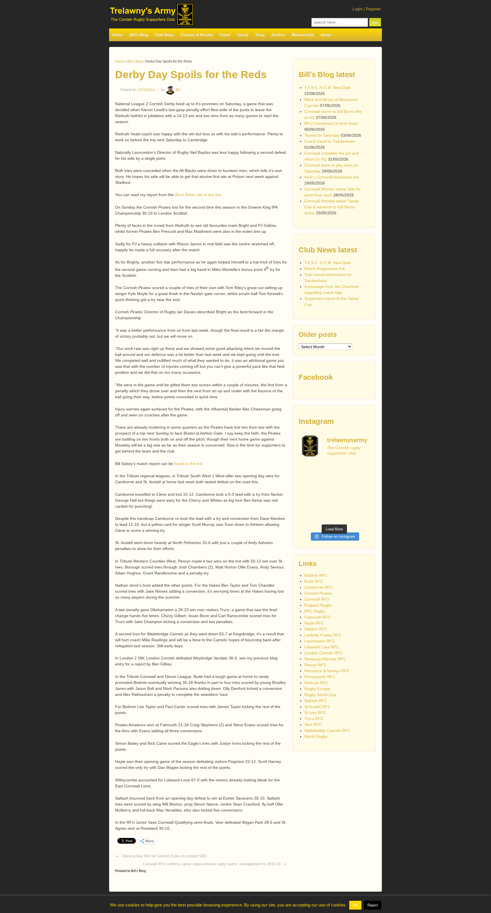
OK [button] (355, 905)
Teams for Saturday (322, 135)
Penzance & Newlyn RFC (326, 671)
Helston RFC (315, 629)
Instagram (316, 421)
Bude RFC (313, 581)
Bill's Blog (134, 61)
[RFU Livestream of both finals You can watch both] (306, 480)
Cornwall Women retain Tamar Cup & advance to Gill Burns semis (331, 207)
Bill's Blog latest (327, 74)
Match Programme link (324, 268)
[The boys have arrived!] (362, 468)
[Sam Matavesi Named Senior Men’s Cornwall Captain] (343, 503)
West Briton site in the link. (198, 194)
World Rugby (316, 736)
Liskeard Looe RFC (321, 647)
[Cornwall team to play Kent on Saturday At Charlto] (362, 480)
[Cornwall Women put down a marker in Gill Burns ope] (362, 491)
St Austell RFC (317, 706)
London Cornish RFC (323, 653)
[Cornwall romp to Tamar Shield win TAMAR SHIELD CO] (325, 503)
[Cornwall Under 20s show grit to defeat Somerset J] (343, 515)
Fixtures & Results (197, 35)
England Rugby (318, 605)
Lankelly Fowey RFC (323, 635)
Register (373, 9)
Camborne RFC (318, 587)
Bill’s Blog (139, 35)
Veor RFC (313, 724)
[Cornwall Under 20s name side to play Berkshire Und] (306, 515)
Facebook (316, 377)
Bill (178, 90)
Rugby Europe (317, 688)
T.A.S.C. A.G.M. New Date (327, 87)
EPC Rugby (314, 611)
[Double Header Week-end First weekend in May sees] (325, 515)
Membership (303, 35)
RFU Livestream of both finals (331, 123)
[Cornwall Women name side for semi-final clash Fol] (325, 491)
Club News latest (328, 250)
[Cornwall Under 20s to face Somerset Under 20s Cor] (362, 515)
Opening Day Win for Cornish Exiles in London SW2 (164, 856)
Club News (164, 35)
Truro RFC (313, 718)
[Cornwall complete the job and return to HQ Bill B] (343, 480)
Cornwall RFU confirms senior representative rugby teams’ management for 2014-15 (211, 864)
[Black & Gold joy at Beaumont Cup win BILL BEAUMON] (325, 468)
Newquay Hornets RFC (325, 659)
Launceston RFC (319, 641)
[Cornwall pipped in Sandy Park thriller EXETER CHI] (306, 503)
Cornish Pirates (318, 593)
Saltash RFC (315, 700)
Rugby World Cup (320, 694)
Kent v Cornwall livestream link (331, 177)
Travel (225, 35)
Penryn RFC (315, 665)
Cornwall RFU (316, 599)
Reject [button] (372, 905)
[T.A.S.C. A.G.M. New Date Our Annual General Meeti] (306, 468)
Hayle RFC (314, 623)
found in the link (189, 463)
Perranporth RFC (319, 677)
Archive (278, 35)
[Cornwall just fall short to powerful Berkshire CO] (362, 503)
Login (358, 9)
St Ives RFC (315, 712)
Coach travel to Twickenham (329, 141)
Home (118, 35)
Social (242, 35)
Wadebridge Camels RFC (327, 730)
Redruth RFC (316, 682)
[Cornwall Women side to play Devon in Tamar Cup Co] (343, 491)
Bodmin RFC (315, 575)
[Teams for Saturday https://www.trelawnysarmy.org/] (325, 480)
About (326, 35)
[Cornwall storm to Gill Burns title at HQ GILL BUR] (343, 468)
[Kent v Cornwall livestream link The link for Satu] (306, 491)
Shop (260, 35)
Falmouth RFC (317, 617)
